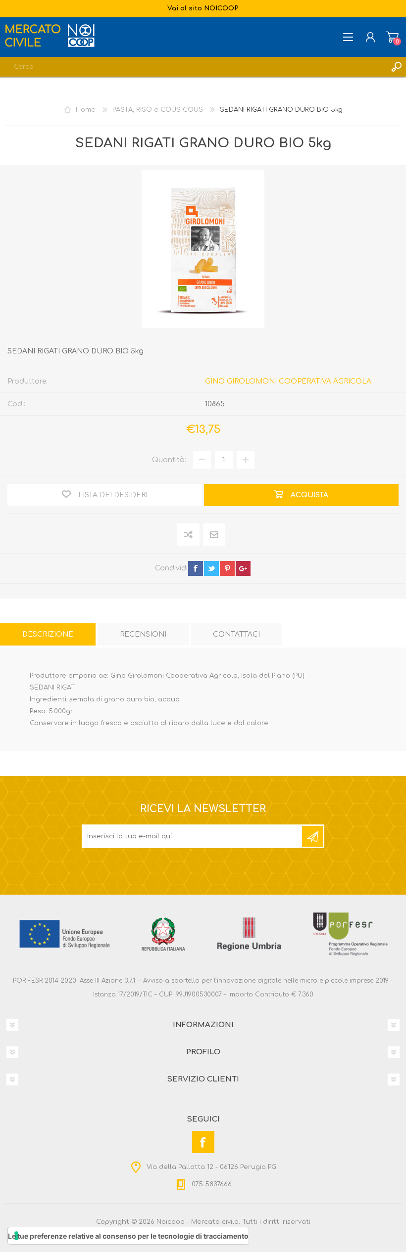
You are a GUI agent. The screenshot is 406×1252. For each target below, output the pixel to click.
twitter (211, 568)
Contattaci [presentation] (236, 634)
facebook (195, 568)
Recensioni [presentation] (143, 634)
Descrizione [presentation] (47, 634)
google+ (243, 568)
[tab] (48, 634)
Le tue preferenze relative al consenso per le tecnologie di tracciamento (128, 1236)
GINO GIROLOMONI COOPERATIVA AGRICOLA (288, 381)
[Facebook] (203, 1142)
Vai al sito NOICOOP (203, 8)
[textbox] (193, 67)
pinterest (227, 568)
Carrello (392, 37)
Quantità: (169, 460)
